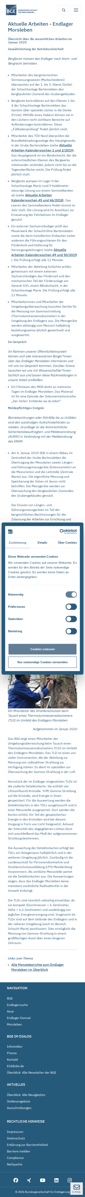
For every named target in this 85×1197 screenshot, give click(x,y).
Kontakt (12, 1059)
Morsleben (14, 1024)
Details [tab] (42, 542)
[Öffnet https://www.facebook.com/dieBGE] (16, 1180)
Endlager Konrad (18, 1018)
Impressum (15, 1132)
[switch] (71, 607)
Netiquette (14, 1164)
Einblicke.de (15, 1066)
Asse (10, 1011)
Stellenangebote (18, 1101)
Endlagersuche (17, 1005)
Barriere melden (18, 1151)
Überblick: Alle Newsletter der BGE (31, 1072)
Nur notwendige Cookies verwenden (42, 662)
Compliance (15, 1158)
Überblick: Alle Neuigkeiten (26, 1095)
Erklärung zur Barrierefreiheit (27, 1145)
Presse (12, 1053)
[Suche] (64, 10)
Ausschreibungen (19, 1108)
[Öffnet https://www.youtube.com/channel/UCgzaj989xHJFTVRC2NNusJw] (42, 1180)
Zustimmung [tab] (17, 542)
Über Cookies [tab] (67, 542)
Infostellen (14, 1046)
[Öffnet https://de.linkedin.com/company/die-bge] (56, 1180)
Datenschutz (16, 1138)
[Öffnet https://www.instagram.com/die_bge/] (69, 1180)
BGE (10, 998)
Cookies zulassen (42, 649)
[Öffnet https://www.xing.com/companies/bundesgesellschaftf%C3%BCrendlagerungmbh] (29, 1180)
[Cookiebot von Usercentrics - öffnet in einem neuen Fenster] (59, 531)
